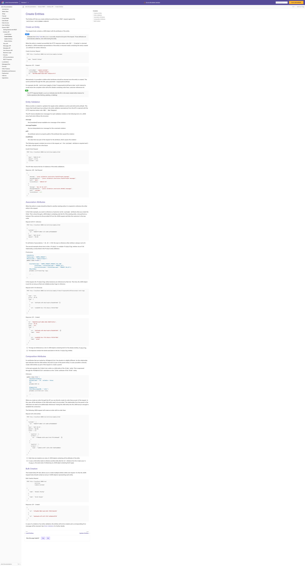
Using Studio (5, 18)
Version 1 (24, 2)
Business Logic (7, 52)
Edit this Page (300, 6)
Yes (43, 538)
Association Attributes (99, 17)
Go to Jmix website (296, 2)
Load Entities (7, 34)
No (48, 538)
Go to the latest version (153, 2)
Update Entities (8, 39)
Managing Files (6, 64)
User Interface (6, 25)
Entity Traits (39, 36)
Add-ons (4, 75)
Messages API (7, 46)
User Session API (7, 50)
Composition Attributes (99, 19)
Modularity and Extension (9, 71)
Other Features (6, 68)
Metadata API (6, 48)
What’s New (5, 11)
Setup (3, 14)
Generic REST (5, 27)
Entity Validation (98, 15)
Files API (5, 43)
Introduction (5, 9)
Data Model (5, 20)
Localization (5, 62)
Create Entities (8, 36)
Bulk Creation (97, 21)
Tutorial (4, 16)
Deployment (5, 73)
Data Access (5, 23)
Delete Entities (8, 41)
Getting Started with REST (10, 29)
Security (5, 55)
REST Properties (7, 59)
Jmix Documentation (11, 2)
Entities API (6, 32)
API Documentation (8, 57)
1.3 (293, 6)
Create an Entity (98, 13)
